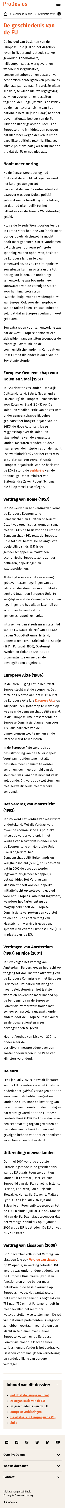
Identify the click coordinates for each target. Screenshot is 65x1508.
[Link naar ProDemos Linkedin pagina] (7, 1442)
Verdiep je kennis (22, 14)
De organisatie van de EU (27, 1401)
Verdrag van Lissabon (44, 1260)
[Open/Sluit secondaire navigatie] (60, 14)
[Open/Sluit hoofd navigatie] (58, 4)
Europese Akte (45, 700)
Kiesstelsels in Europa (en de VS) (32, 1417)
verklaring (37, 470)
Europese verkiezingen (26, 1412)
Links (13, 1423)
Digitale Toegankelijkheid (17, 1491)
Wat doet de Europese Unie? (29, 1395)
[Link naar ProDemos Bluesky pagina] (47, 1442)
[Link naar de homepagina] (15, 4)
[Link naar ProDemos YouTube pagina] (58, 1442)
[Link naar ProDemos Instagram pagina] (27, 1442)
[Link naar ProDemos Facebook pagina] (17, 1442)
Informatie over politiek (51, 14)
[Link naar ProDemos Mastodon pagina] (37, 1442)
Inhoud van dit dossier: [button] (28, 1384)
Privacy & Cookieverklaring (18, 1495)
